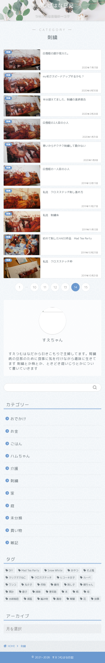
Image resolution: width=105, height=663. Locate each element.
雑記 (14, 542)
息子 (24, 591)
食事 (96, 599)
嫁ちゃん (88, 584)
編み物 (44, 599)
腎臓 (72, 599)
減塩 (29, 599)
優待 (56, 584)
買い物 (16, 530)
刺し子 (71, 584)
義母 (58, 599)
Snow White (55, 570)
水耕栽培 (14, 599)
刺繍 (14, 480)
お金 (14, 431)
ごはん (16, 443)
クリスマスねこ (17, 577)
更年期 (52, 591)
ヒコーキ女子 (67, 577)
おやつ (74, 570)
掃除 (38, 591)
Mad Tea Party (30, 570)
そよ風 (90, 570)
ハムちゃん (20, 456)
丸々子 (28, 584)
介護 (14, 468)
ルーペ (87, 577)
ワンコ (12, 584)
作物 (43, 584)
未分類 (16, 518)
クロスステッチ (43, 577)
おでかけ (18, 418)
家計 (11, 591)
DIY (11, 570)
